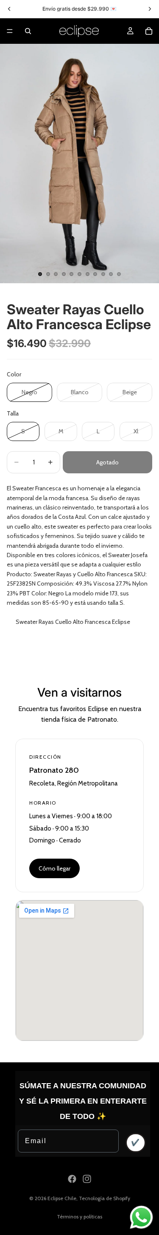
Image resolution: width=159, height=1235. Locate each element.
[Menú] (10, 31)
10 (111, 274)
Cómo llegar (54, 868)
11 (119, 274)
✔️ (135, 1142)
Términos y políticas (79, 1216)
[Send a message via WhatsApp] (141, 1217)
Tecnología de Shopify (104, 1198)
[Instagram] (87, 1179)
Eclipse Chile (61, 1198)
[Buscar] (28, 31)
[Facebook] (72, 1179)
